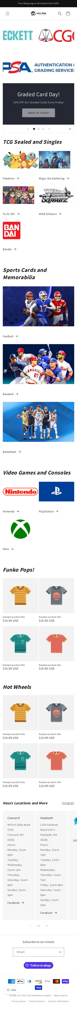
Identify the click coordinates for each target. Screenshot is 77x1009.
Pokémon (8, 178)
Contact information (58, 1001)
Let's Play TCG (24, 995)
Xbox (6, 549)
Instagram (68, 803)
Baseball (8, 394)
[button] (7, 13)
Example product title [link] (14, 616)
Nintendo (9, 511)
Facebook (13, 902)
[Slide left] (30, 926)
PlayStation (46, 511)
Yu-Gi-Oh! (9, 214)
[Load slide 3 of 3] (43, 129)
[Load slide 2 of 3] (38, 129)
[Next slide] (49, 129)
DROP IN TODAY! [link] (38, 112)
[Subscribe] (60, 952)
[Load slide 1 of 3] (34, 129)
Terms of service (37, 1001)
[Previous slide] (28, 129)
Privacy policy (19, 1001)
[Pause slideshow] (70, 129)
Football (8, 336)
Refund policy (60, 995)
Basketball (9, 452)
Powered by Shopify (41, 995)
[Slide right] (47, 926)
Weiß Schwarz (48, 214)
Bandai (7, 249)
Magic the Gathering (51, 178)
